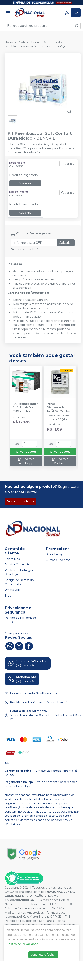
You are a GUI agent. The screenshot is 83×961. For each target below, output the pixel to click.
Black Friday (54, 554)
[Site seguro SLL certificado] (24, 854)
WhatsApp (12, 590)
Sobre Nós (12, 559)
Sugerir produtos (20, 501)
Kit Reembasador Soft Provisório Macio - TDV (25, 407)
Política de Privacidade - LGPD (21, 620)
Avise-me (25, 183)
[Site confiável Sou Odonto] (24, 878)
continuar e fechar (43, 954)
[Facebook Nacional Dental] (29, 646)
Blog (8, 595)
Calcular (65, 242)
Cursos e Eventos (58, 560)
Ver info (69, 163)
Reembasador (53, 42)
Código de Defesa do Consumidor (19, 582)
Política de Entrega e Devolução (19, 572)
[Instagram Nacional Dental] (19, 646)
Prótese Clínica (28, 42)
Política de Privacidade (22, 944)
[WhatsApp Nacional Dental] (9, 646)
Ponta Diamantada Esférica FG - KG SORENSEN (58, 407)
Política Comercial (17, 564)
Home (9, 42)
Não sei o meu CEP (24, 249)
